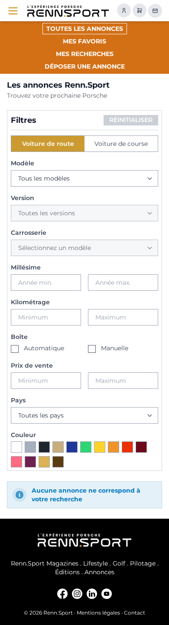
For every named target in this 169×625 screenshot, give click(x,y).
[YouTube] (106, 594)
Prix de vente (32, 365)
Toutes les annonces (84, 29)
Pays (18, 400)
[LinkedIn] (92, 594)
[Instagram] (77, 594)
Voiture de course (121, 144)
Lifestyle (95, 563)
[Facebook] (62, 594)
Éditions (67, 572)
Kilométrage (30, 302)
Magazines (62, 563)
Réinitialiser (131, 120)
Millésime (26, 267)
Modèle (22, 163)
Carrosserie (28, 233)
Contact (134, 612)
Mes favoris (84, 41)
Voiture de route (48, 144)
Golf (119, 563)
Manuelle (114, 348)
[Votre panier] (139, 10)
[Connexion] (124, 10)
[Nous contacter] (155, 11)
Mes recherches (85, 54)
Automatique (44, 348)
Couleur (23, 435)
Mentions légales (98, 612)
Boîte (19, 337)
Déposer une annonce (85, 66)
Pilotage (143, 563)
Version (22, 198)
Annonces (99, 572)
